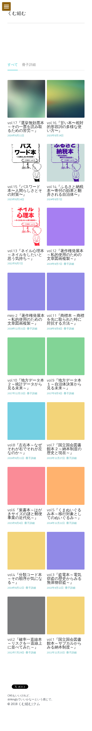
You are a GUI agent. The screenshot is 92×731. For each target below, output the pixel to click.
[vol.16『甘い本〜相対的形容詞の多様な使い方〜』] (66, 99)
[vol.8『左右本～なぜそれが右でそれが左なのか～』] (26, 421)
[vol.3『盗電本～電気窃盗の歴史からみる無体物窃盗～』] (66, 551)
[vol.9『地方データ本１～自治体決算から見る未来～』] (66, 356)
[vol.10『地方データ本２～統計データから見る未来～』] (26, 356)
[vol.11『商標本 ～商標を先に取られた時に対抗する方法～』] (66, 291)
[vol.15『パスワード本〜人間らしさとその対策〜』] (26, 163)
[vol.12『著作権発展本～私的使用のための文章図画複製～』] (66, 226)
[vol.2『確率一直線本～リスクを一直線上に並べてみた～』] (26, 615)
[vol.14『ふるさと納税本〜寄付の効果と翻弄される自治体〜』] (66, 163)
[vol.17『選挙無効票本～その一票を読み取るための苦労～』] (26, 99)
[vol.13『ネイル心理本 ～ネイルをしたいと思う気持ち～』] (26, 226)
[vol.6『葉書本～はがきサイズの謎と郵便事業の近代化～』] (26, 486)
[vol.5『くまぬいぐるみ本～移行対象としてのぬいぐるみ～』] (66, 486)
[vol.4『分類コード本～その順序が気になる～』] (26, 551)
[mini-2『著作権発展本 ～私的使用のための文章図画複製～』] (26, 291)
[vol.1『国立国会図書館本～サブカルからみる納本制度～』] (66, 615)
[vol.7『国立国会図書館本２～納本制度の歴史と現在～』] (66, 421)
